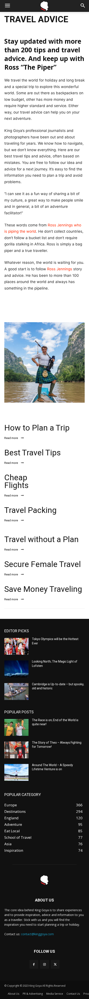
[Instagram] (44, 964)
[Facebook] (34, 964)
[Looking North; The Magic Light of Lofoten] (16, 668)
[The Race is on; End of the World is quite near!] (16, 727)
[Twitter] (55, 964)
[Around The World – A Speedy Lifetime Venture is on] (16, 772)
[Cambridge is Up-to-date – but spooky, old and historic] (16, 691)
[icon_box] (44, 431)
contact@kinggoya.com (37, 934)
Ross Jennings (59, 269)
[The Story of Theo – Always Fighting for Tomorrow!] (16, 749)
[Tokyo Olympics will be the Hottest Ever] (16, 646)
